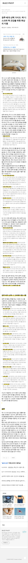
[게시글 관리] (8, 458)
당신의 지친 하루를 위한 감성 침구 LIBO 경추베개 (9, 39)
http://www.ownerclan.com (9, 45)
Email (20, 559)
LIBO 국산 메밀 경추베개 (9, 36)
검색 (21, 3)
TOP (25, 558)
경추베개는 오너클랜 (9, 47)
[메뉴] (25, 3)
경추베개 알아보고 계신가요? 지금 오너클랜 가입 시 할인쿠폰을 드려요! (13, 50)
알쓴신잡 (5, 463)
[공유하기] (6, 458)
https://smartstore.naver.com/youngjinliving (12, 34)
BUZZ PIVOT (8, 3)
